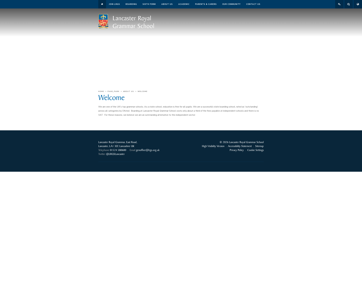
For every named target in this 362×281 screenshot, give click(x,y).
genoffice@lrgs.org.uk (148, 150)
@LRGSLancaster (115, 154)
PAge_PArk (113, 91)
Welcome (142, 91)
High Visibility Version (213, 146)
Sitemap (259, 146)
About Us (128, 91)
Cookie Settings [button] (255, 150)
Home (101, 91)
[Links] (339, 4)
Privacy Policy (237, 150)
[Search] (348, 4)
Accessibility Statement (240, 146)
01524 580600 (118, 150)
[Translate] (358, 4)
